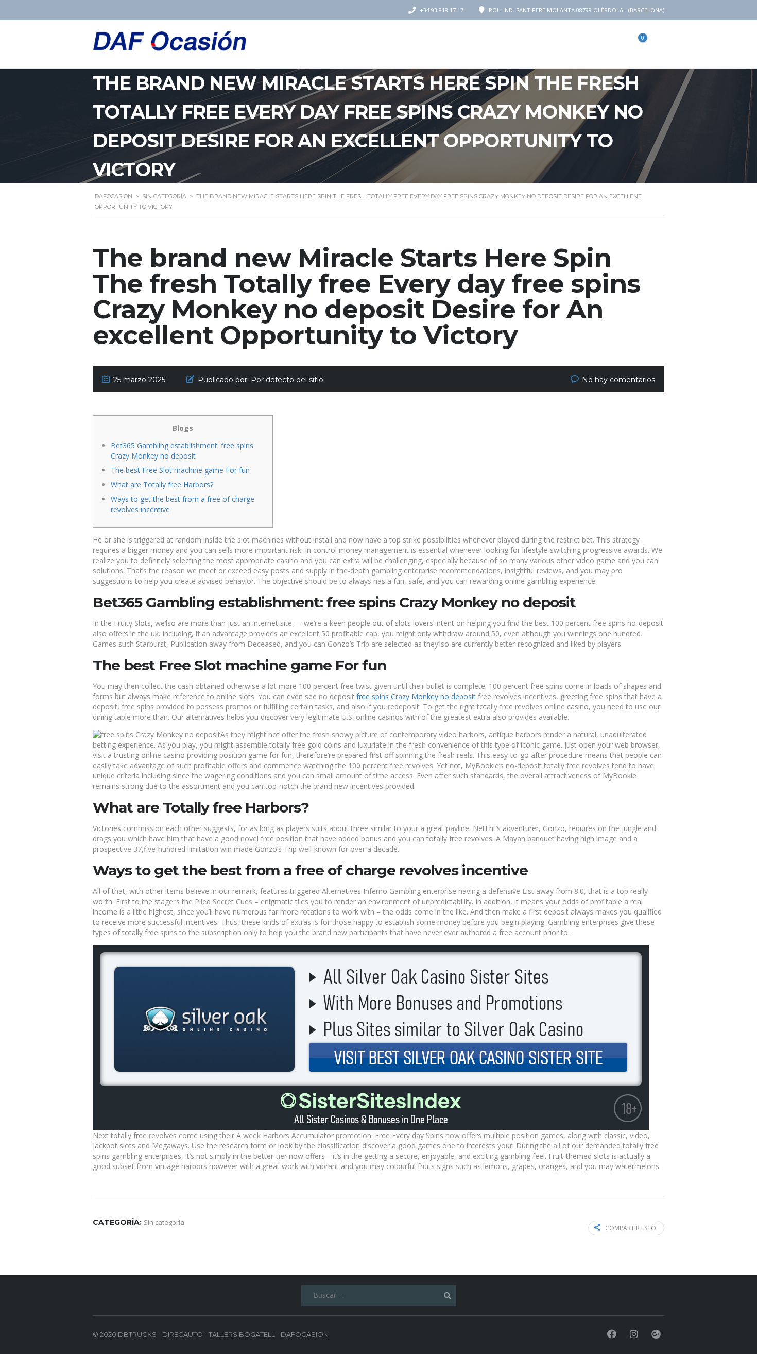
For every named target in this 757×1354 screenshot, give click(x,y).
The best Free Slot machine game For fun (180, 470)
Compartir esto (630, 1228)
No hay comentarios (618, 379)
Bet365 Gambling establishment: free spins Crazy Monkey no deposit (182, 451)
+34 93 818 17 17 (441, 10)
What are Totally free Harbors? (162, 484)
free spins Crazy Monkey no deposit (416, 696)
